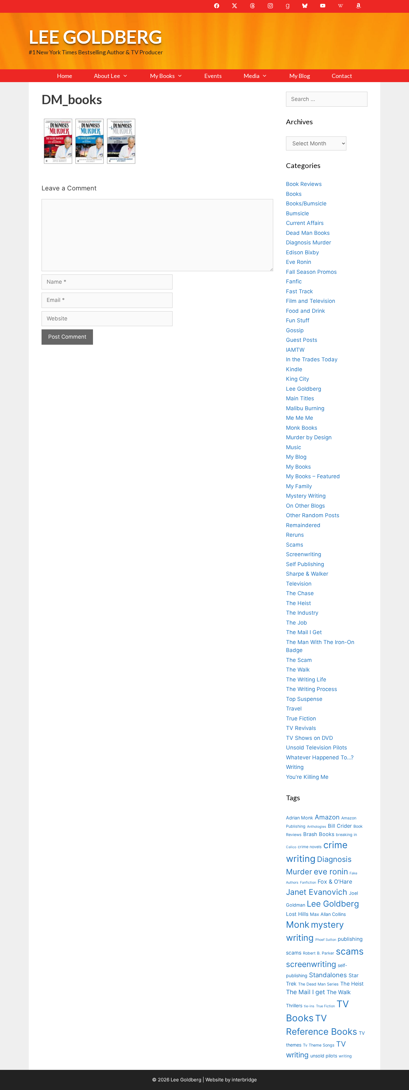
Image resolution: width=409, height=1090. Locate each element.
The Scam (299, 660)
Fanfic (294, 281)
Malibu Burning (305, 408)
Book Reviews (304, 184)
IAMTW (295, 350)
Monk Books (301, 428)
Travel (294, 708)
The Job (296, 622)
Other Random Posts (312, 515)
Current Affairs (305, 223)
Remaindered (303, 525)
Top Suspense (304, 699)
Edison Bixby (302, 252)
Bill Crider (340, 826)
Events (213, 75)
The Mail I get (305, 992)
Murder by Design (309, 437)
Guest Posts (301, 340)
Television (299, 583)
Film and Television (310, 301)
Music (293, 447)
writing (345, 1056)
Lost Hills (297, 914)
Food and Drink (305, 311)
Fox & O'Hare (335, 881)
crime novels (310, 846)
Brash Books (318, 834)
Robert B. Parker (318, 953)
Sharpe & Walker (307, 574)
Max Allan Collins (328, 914)
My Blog (299, 75)
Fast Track (299, 291)
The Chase (300, 593)
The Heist (298, 603)
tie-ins (309, 1006)
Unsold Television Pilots (316, 747)
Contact (342, 75)
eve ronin (331, 871)
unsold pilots (323, 1055)
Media (251, 75)
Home (64, 75)
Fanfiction (308, 882)
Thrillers (294, 1005)
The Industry (302, 613)
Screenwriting (303, 554)
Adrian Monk (299, 817)
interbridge (244, 1080)
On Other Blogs (305, 506)
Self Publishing (305, 564)
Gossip (295, 330)
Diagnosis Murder (308, 242)
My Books (162, 75)
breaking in (346, 834)
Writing (295, 767)
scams (350, 951)
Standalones (328, 975)
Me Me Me (299, 418)
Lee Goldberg (95, 37)
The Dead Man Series (318, 984)
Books (294, 194)
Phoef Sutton (325, 940)
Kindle (294, 369)
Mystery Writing (306, 496)
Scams (294, 544)
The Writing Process (311, 689)
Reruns (295, 535)
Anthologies (316, 827)
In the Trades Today (311, 359)
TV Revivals (301, 728)
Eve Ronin (298, 262)
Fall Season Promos (311, 272)
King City (297, 379)
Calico (291, 847)
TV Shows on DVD (309, 738)
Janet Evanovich (316, 892)
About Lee (107, 75)
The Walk (298, 669)
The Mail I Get (304, 632)
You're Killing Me (307, 777)
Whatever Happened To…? (320, 757)
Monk (297, 924)
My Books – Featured (313, 476)
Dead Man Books (308, 233)
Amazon (327, 817)
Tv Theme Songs (319, 1045)
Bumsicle (297, 213)
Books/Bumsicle (306, 203)
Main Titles (300, 398)
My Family (299, 486)
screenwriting (311, 964)
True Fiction (301, 718)
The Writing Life (306, 679)
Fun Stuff (297, 320)
